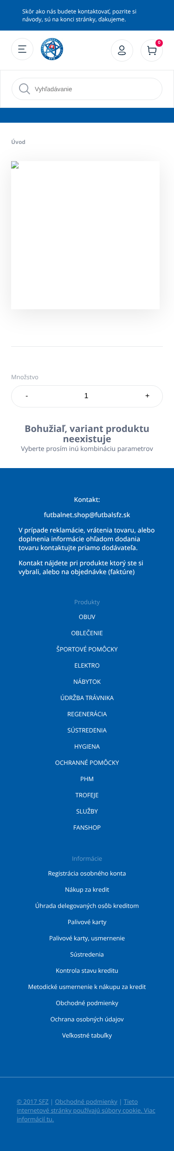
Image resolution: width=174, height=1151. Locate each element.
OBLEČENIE (87, 633)
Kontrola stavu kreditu (87, 970)
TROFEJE (87, 795)
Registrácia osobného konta (87, 873)
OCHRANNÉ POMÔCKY (87, 762)
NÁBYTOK (87, 681)
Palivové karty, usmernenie (87, 938)
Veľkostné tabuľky (87, 1035)
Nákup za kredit (87, 889)
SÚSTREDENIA (86, 730)
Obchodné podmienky (87, 1003)
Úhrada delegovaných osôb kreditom (87, 905)
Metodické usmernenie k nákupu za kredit (87, 986)
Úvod (18, 142)
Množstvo (25, 377)
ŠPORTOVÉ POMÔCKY (87, 649)
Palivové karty (87, 922)
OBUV (87, 617)
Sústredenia (86, 954)
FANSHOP (87, 827)
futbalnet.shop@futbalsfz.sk (87, 515)
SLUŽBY (87, 811)
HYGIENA (87, 746)
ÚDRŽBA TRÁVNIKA (87, 698)
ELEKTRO (87, 665)
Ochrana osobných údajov (86, 1019)
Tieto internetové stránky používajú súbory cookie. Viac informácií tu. (86, 1110)
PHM (87, 779)
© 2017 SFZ (33, 1101)
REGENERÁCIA (87, 714)
